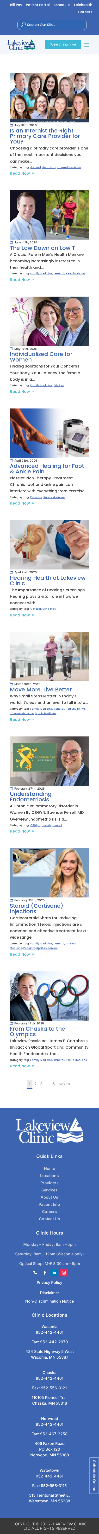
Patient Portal (38, 5)
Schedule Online (94, 1475)
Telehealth (83, 5)
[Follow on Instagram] (64, 1272)
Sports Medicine (54, 497)
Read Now (20, 173)
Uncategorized (52, 825)
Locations (49, 1175)
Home (49, 1168)
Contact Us (49, 1218)
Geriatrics (49, 167)
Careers (85, 12)
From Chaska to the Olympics (37, 1031)
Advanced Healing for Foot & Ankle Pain (47, 468)
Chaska (49, 1372)
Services (49, 1190)
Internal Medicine (69, 167)
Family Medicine (41, 273)
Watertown (49, 1470)
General (35, 167)
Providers (49, 1182)
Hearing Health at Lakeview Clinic (48, 580)
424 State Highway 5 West (49, 1351)
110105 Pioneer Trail (50, 1397)
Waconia (49, 1326)
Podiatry (36, 497)
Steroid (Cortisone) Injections (36, 908)
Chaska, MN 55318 (49, 1403)
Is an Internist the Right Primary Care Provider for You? (45, 136)
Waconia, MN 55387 (49, 1357)
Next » (64, 1084)
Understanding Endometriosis (31, 796)
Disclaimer (49, 1292)
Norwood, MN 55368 (49, 1455)
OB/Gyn (59, 385)
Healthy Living (75, 273)
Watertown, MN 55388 (49, 1501)
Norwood (49, 1418)
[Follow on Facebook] (45, 1272)
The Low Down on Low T (42, 248)
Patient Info (49, 1204)
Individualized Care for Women (41, 356)
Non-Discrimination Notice (49, 1301)
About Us (49, 1197)
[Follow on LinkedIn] (54, 1272)
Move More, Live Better (41, 689)
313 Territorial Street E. (49, 1495)
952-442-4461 (49, 1332)
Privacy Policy (49, 1282)
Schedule (62, 5)
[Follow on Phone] (35, 1272)
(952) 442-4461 (65, 44)
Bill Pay (16, 5)
